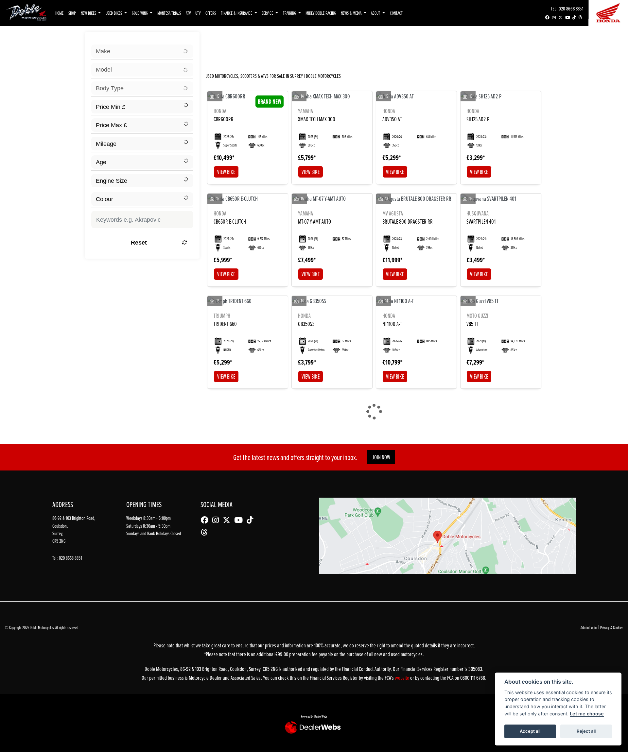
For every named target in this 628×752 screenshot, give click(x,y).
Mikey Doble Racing (320, 12)
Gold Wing (140, 12)
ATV (188, 12)
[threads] (580, 17)
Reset (139, 242)
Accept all (530, 731)
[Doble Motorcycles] (26, 12)
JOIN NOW (381, 457)
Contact (396, 12)
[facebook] (547, 17)
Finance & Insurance (237, 12)
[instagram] (554, 17)
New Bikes (89, 12)
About (376, 12)
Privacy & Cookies (611, 627)
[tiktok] (574, 17)
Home (59, 12)
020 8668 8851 (571, 8)
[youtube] (567, 17)
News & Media (351, 12)
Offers (210, 12)
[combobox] (142, 51)
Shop (72, 12)
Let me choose (587, 713)
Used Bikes (114, 12)
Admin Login (589, 627)
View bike (226, 172)
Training (290, 12)
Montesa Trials (169, 12)
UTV (198, 12)
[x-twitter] (560, 17)
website (402, 678)
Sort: (217, 39)
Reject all (586, 731)
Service (268, 12)
